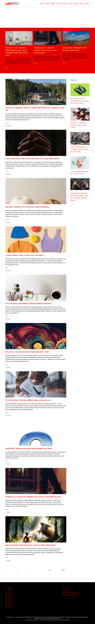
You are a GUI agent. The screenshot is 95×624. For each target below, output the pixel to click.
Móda (64, 3)
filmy (6, 67)
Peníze (76, 3)
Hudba (53, 3)
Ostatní (70, 3)
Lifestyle (58, 3)
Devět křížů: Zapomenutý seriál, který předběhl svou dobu (28, 448)
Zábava (81, 3)
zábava (6, 267)
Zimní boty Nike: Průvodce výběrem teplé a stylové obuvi (28, 400)
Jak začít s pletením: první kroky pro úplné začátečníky (27, 207)
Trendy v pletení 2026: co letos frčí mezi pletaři (24, 255)
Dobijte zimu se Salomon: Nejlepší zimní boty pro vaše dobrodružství (45, 50)
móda (35, 63)
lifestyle (7, 122)
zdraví (63, 62)
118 (50, 570)
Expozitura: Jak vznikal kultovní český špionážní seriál (27, 352)
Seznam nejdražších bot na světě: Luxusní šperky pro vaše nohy (79, 149)
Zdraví (87, 3)
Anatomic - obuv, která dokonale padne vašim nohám (78, 125)
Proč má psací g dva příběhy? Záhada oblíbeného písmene (28, 303)
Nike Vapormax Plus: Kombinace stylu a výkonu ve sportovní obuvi (79, 101)
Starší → (63, 570)
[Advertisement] (47, 17)
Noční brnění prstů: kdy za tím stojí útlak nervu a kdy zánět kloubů (32, 159)
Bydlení (42, 3)
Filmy (47, 3)
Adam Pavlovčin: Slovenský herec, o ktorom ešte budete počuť (30, 545)
